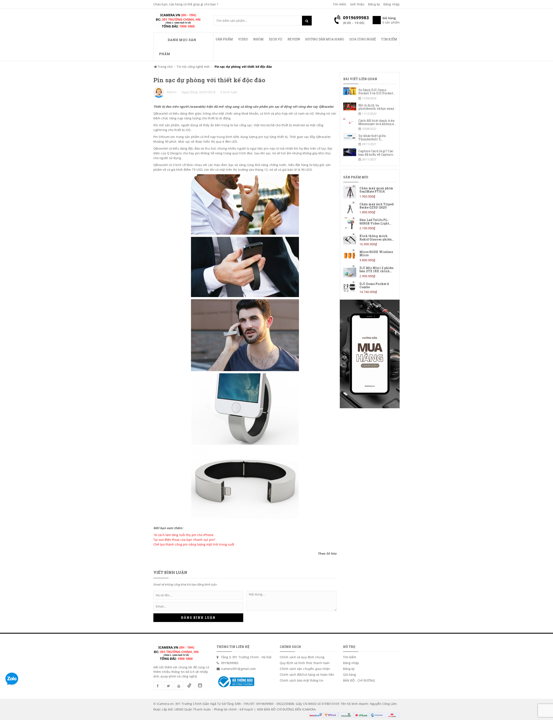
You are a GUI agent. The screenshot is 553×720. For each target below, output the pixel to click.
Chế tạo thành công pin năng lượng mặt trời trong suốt (193, 544)
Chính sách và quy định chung (302, 657)
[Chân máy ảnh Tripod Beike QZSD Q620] (369, 208)
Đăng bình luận (198, 618)
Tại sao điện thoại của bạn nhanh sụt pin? (184, 540)
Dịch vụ (276, 39)
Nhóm (258, 39)
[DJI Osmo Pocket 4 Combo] (369, 287)
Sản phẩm (224, 39)
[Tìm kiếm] (307, 20)
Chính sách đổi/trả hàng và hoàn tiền (307, 675)
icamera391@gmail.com (238, 669)
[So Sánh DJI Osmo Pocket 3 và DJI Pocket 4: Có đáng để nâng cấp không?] (369, 93)
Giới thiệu (357, 4)
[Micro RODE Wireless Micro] (369, 255)
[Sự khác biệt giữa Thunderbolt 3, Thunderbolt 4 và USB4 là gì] (369, 139)
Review (294, 39)
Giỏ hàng (349, 675)
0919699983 (229, 663)
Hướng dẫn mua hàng (324, 39)
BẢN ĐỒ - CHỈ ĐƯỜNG (359, 680)
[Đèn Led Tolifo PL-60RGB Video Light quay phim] (369, 223)
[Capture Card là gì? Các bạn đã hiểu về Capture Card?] (369, 154)
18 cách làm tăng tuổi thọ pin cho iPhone (183, 535)
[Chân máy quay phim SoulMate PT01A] (369, 192)
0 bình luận (229, 92)
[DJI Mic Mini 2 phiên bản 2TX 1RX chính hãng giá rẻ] (369, 271)
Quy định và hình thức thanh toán (305, 663)
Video (243, 39)
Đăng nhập (391, 4)
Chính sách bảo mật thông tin (301, 680)
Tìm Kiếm (389, 39)
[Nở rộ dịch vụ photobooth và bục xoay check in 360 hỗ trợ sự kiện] (369, 109)
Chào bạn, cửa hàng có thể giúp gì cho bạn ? (185, 4)
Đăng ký (374, 4)
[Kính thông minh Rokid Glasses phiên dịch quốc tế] (369, 239)
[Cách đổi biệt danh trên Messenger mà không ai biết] (369, 124)
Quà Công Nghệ (362, 39)
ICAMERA (309, 709)
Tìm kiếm (339, 4)
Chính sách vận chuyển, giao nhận (305, 669)
